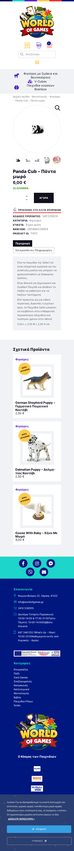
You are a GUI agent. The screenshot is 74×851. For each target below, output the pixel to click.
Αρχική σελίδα (21, 96)
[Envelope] (44, 572)
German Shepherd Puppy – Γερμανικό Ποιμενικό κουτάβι (35, 406)
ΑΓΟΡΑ (43, 197)
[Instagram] (37, 563)
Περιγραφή (22, 243)
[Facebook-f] (23, 563)
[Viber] (30, 572)
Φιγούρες (55, 96)
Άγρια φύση (33, 224)
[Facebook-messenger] (50, 563)
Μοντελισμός (39, 96)
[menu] (37, 62)
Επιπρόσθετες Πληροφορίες (33, 250)
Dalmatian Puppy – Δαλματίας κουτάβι (35, 471)
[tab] (22, 243)
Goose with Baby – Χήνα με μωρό (36, 534)
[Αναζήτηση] (21, 54)
